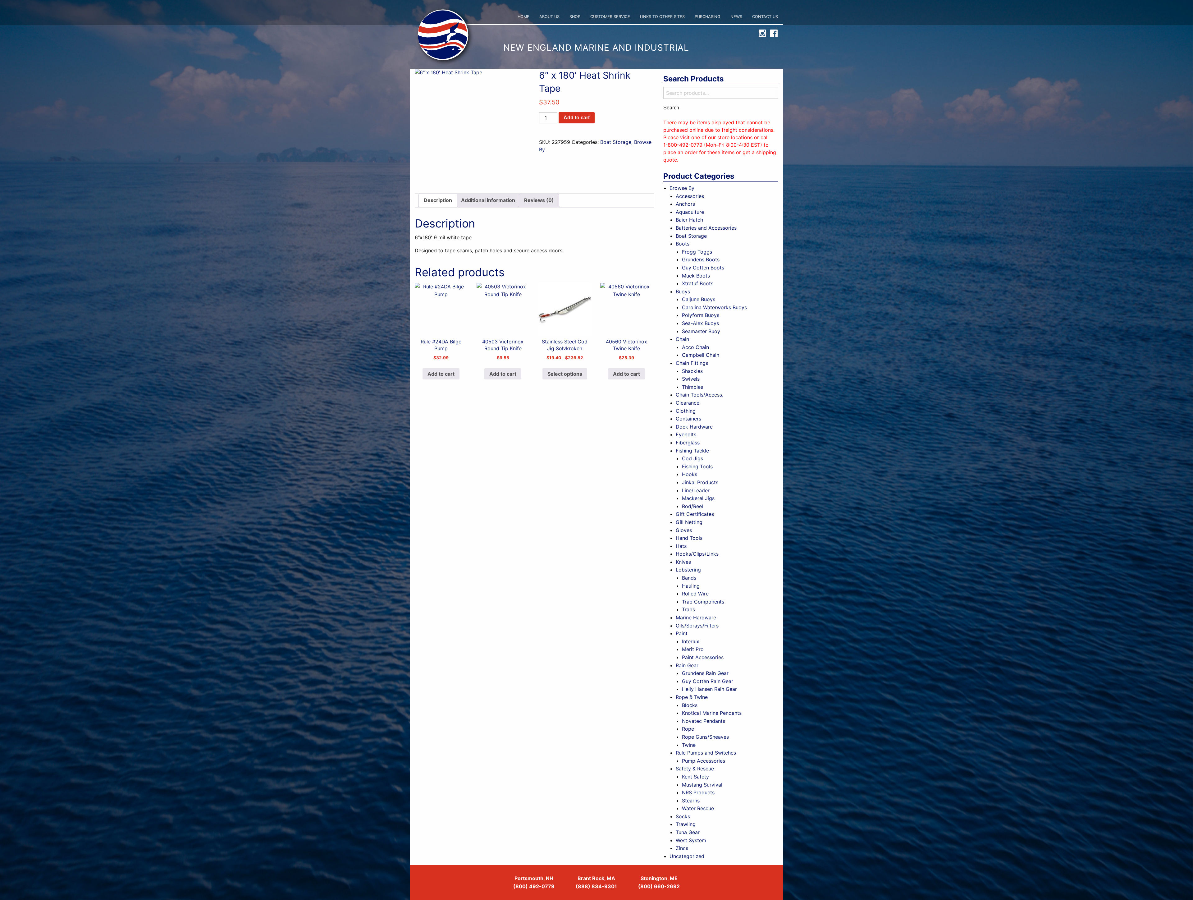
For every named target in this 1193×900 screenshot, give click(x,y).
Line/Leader (696, 490)
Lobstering (688, 570)
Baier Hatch (689, 220)
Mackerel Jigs (698, 498)
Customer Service (610, 16)
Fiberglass (688, 442)
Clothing (686, 411)
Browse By (682, 188)
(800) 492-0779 (534, 886)
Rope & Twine (692, 697)
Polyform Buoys (700, 315)
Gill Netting (689, 522)
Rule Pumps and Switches (706, 753)
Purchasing (707, 16)
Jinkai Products (700, 482)
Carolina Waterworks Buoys (714, 307)
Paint (682, 633)
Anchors (685, 204)
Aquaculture (690, 212)
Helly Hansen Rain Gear (709, 689)
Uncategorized (687, 856)
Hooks (689, 474)
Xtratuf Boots (697, 283)
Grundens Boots (701, 259)
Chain (682, 339)
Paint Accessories (703, 657)
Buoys (683, 291)
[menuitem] (523, 17)
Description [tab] (438, 200)
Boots (682, 244)
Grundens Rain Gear (705, 673)
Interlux (690, 641)
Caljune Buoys (698, 299)
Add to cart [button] (441, 374)
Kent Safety (695, 777)
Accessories (690, 196)
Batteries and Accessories (706, 228)
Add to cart (577, 117)
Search (671, 107)
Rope (688, 729)
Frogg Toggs (697, 252)
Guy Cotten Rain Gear (707, 681)
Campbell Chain (700, 355)
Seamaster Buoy (701, 331)
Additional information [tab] (488, 200)
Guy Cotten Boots (703, 267)
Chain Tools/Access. (699, 395)
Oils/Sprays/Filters (697, 625)
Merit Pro (693, 649)
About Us (549, 16)
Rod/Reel (692, 506)
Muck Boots (696, 276)
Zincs (682, 848)
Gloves (684, 530)
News (736, 16)
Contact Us (765, 16)
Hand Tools (689, 538)
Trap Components (703, 602)
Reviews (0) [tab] (539, 200)
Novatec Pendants (703, 721)
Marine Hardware (696, 617)
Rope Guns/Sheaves (705, 737)
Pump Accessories (703, 761)
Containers (688, 419)
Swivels (691, 379)
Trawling (686, 824)
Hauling (691, 586)
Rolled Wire (695, 593)
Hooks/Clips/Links (697, 554)
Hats (681, 546)
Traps (688, 609)
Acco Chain (695, 347)
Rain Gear (687, 665)
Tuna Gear (688, 832)
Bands (689, 578)
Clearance (687, 403)
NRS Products (698, 792)
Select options (564, 374)
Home (523, 16)
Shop (574, 16)
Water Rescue (698, 808)
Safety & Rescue (695, 768)
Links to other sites (662, 16)
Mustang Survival (702, 785)
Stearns (691, 800)
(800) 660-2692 (659, 886)
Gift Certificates (695, 514)
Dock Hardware (694, 427)
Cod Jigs (692, 458)
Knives (683, 562)
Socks (683, 816)
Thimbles (692, 387)
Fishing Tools (697, 466)
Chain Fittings (692, 363)
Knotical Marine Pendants (712, 713)
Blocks (689, 705)
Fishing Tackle (692, 451)
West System (691, 840)
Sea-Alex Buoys (700, 323)
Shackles (692, 371)
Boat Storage (615, 142)
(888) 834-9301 (596, 886)
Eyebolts (686, 434)
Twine (689, 745)
